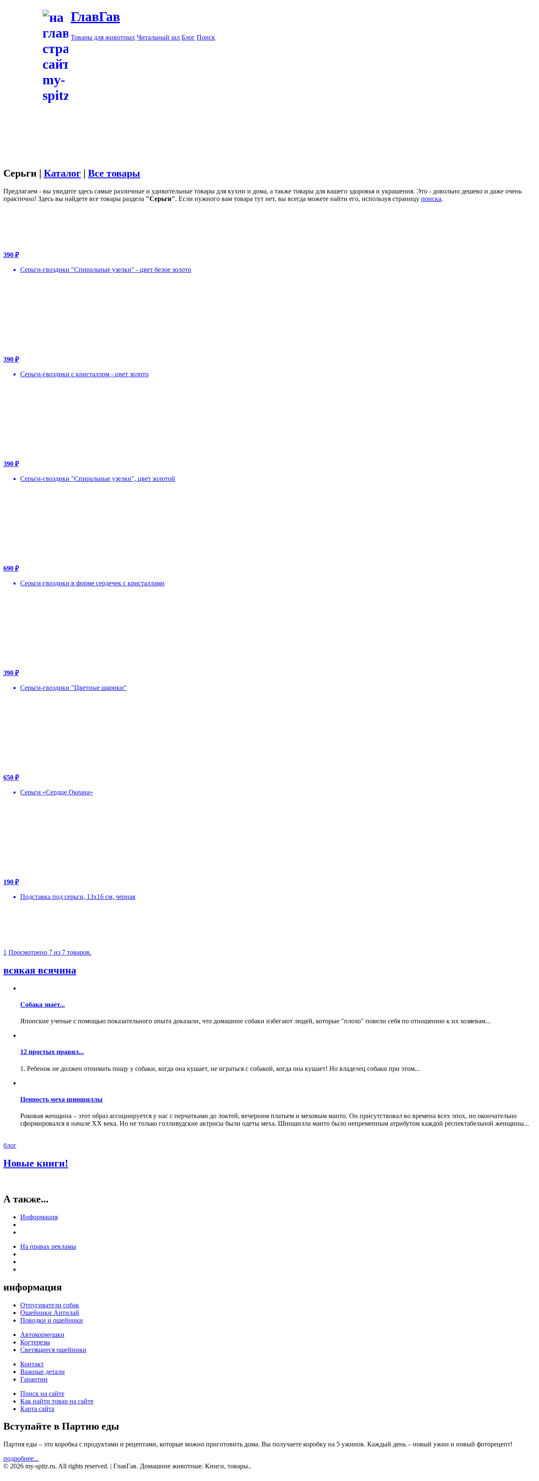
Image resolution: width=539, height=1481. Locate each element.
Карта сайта (37, 1408)
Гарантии (34, 1379)
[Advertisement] (269, 163)
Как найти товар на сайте (56, 1401)
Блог (188, 37)
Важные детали (42, 1371)
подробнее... (21, 1458)
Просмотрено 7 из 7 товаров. (49, 952)
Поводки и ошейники (51, 1320)
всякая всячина (39, 970)
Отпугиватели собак (49, 1305)
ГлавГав (95, 16)
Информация (39, 1217)
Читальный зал (158, 37)
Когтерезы (35, 1342)
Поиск (206, 37)
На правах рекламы (48, 1246)
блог (9, 1145)
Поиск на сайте (42, 1393)
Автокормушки (42, 1334)
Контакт (32, 1364)
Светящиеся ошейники (53, 1349)
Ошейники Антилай (49, 1312)
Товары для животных (103, 37)
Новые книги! (35, 1163)
